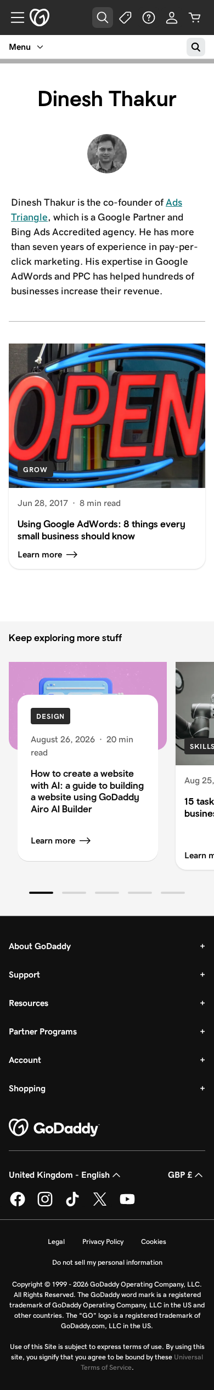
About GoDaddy (40, 946)
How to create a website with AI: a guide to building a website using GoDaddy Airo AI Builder (87, 791)
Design (50, 716)
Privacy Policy (102, 1241)
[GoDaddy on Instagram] (45, 1204)
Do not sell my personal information (107, 1262)
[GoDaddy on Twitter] (100, 1204)
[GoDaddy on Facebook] (17, 1204)
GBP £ (180, 1174)
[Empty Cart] (194, 17)
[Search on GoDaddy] (196, 47)
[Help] (148, 17)
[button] (41, 893)
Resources (28, 1003)
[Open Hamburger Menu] (13, 17)
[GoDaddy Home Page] (54, 1128)
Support (24, 974)
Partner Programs (43, 1031)
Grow (35, 470)
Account (25, 1060)
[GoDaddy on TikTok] (72, 1204)
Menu (20, 46)
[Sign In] (171, 17)
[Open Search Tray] (102, 17)
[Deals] (125, 17)
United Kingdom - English (59, 1174)
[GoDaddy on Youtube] (127, 1204)
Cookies (153, 1241)
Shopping (27, 1088)
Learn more (53, 840)
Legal (56, 1241)
